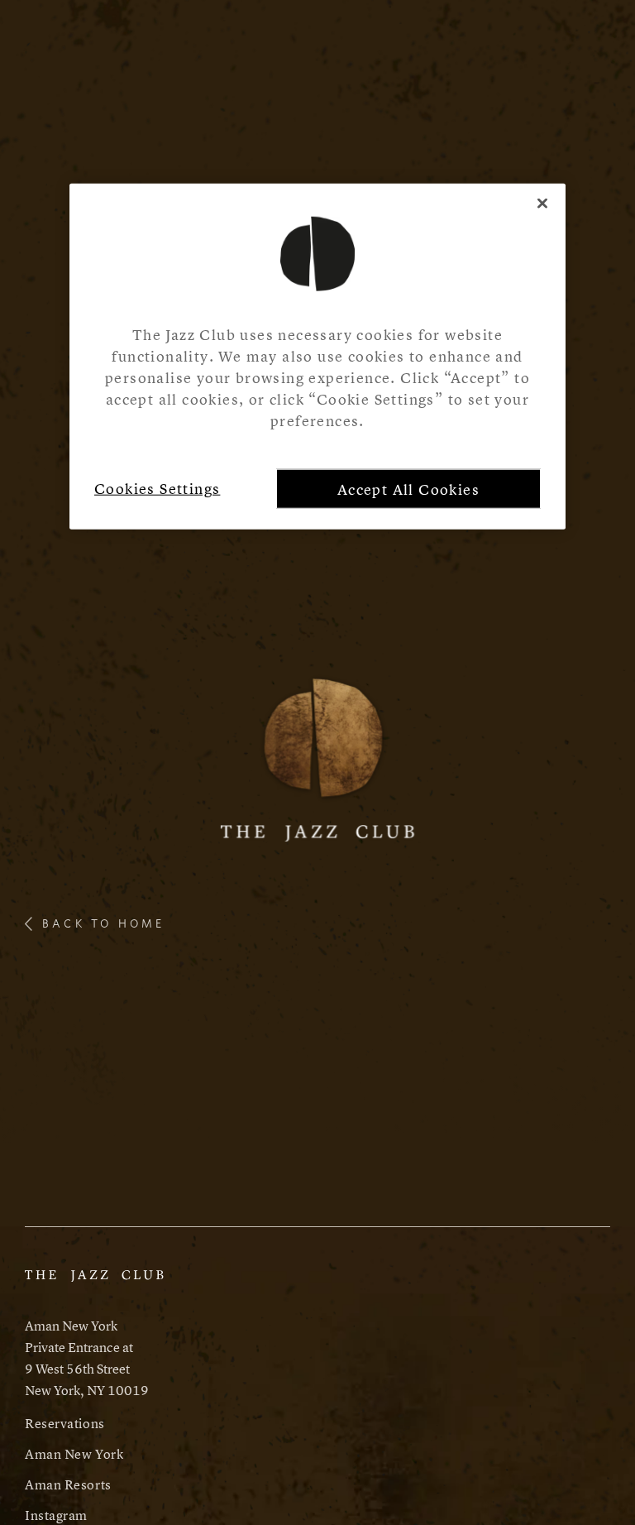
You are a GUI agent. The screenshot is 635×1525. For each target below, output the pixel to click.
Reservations (65, 1423)
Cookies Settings (157, 488)
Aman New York (74, 1454)
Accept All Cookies (408, 488)
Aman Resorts (68, 1484)
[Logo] (318, 757)
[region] (317, 357)
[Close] (542, 203)
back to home (103, 923)
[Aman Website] (94, 1283)
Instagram (56, 1515)
